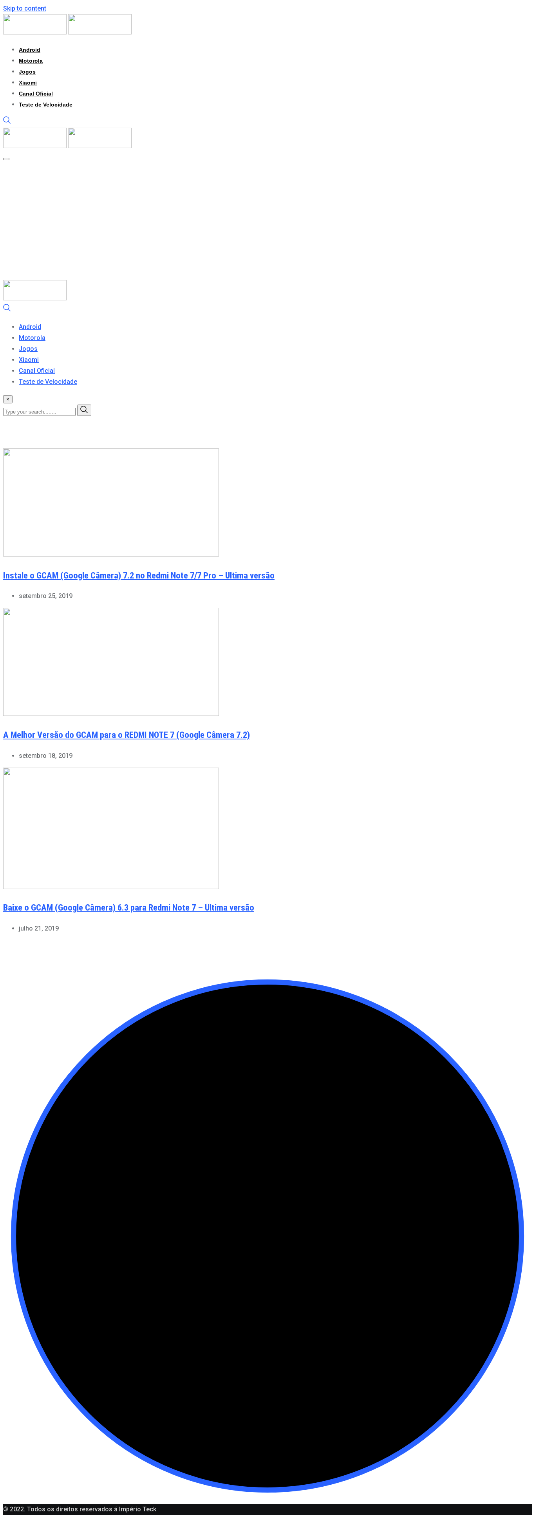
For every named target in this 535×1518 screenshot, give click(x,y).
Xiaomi (28, 83)
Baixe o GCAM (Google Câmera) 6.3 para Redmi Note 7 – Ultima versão (128, 907)
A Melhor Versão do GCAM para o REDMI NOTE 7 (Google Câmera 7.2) (126, 735)
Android (29, 50)
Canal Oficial (36, 93)
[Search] (7, 122)
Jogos (27, 72)
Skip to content (24, 8)
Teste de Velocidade (45, 104)
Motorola (31, 61)
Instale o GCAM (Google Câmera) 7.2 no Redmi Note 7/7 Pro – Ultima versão (139, 575)
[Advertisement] (267, 221)
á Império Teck (135, 1509)
